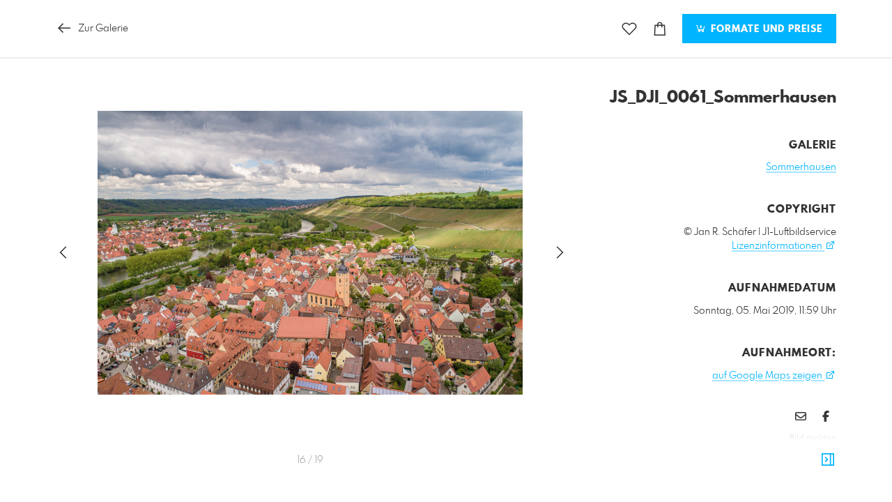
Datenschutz (812, 457)
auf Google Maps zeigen (768, 376)
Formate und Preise (764, 29)
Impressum (758, 457)
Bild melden (813, 438)
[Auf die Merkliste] (629, 29)
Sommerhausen (801, 167)
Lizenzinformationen (778, 246)
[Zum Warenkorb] (660, 29)
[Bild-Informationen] (828, 460)
